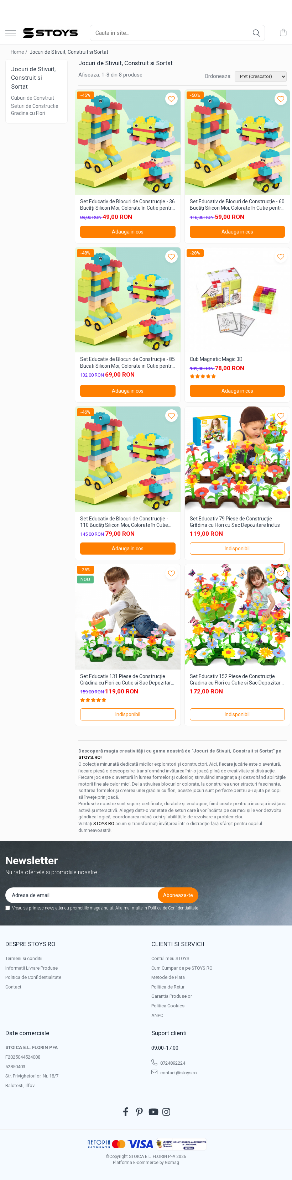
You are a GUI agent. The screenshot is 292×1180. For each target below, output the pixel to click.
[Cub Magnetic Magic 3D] (237, 300)
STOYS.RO (89, 757)
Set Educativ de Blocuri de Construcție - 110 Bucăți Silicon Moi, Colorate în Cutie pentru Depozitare (124, 522)
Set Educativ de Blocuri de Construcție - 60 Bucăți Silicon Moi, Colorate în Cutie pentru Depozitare (237, 205)
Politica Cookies (167, 1005)
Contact (13, 987)
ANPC (157, 1015)
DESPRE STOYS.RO (30, 944)
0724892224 (172, 1063)
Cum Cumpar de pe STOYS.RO (182, 968)
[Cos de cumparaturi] (283, 33)
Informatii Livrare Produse (31, 968)
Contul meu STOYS (170, 958)
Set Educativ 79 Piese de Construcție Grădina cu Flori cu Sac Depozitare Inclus (235, 522)
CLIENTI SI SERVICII (177, 944)
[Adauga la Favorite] (171, 99)
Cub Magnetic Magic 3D (216, 359)
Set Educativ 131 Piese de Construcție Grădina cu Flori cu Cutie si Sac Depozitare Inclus (127, 679)
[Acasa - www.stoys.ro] (50, 33)
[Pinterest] (139, 1112)
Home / (19, 52)
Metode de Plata (168, 977)
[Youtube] (153, 1112)
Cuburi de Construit (32, 98)
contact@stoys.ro (178, 1072)
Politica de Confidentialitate (173, 908)
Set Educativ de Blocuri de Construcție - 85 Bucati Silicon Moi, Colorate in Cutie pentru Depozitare (127, 362)
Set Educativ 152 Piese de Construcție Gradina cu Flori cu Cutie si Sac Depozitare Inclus (236, 679)
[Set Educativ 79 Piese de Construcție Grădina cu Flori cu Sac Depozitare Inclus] (237, 459)
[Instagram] (166, 1112)
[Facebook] (126, 1112)
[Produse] (10, 34)
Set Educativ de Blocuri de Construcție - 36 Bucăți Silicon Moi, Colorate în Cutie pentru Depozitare (127, 205)
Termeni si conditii (23, 958)
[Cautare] (256, 33)
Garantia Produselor (171, 996)
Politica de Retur (167, 987)
